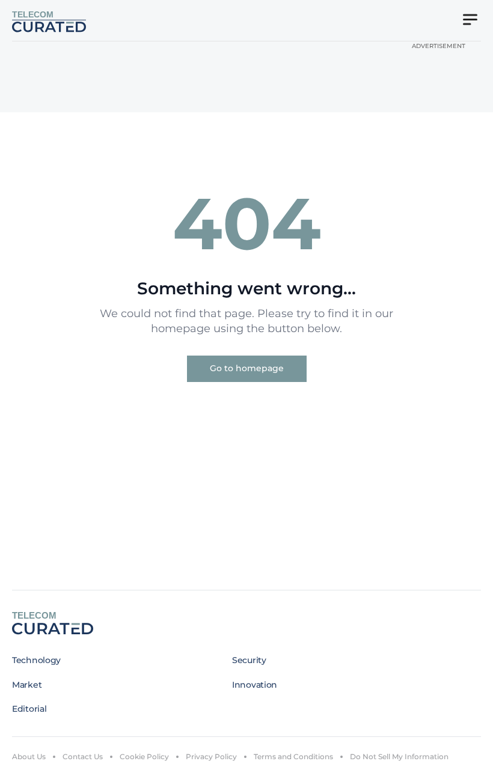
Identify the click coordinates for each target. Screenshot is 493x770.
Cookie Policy (144, 756)
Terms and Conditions (293, 756)
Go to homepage (247, 368)
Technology (36, 660)
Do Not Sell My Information (399, 756)
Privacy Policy (211, 756)
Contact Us (83, 756)
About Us (29, 756)
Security (249, 660)
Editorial (29, 708)
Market (26, 684)
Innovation (254, 684)
